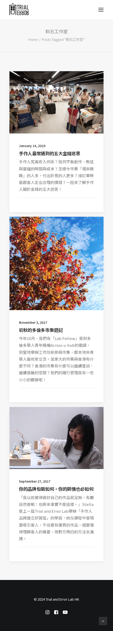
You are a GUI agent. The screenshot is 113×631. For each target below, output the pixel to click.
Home (33, 39)
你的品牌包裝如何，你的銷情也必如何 (56, 488)
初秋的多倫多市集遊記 (41, 330)
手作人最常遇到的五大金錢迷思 (49, 153)
